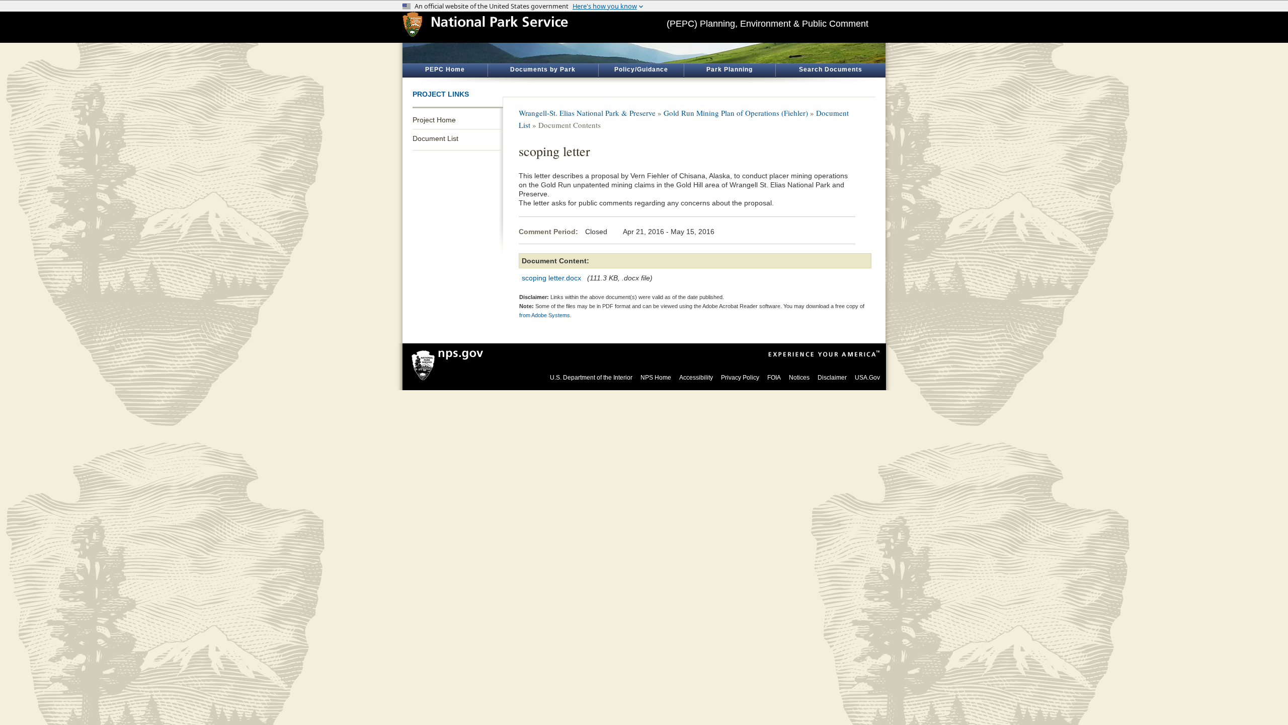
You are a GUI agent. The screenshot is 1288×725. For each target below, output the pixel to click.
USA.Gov (867, 377)
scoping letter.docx (551, 278)
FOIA (774, 377)
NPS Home (655, 377)
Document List (435, 138)
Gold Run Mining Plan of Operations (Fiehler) (736, 113)
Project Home (434, 120)
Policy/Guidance (641, 69)
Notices (799, 377)
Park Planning (729, 69)
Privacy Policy (740, 377)
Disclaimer (832, 377)
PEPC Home (445, 69)
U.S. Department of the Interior (591, 377)
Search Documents (830, 69)
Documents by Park (543, 69)
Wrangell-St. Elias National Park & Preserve (587, 113)
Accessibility (696, 377)
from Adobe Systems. (545, 315)
